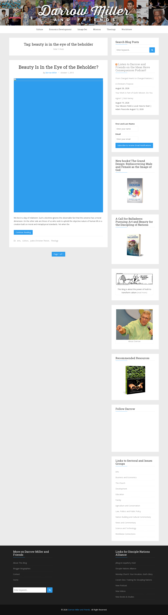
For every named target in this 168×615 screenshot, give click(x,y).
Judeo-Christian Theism (39, 240)
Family (118, 500)
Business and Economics (126, 477)
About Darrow (134, 341)
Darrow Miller (51, 72)
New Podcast (121, 585)
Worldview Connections (125, 534)
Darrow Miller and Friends (79, 609)
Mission (97, 29)
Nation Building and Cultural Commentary (133, 517)
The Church (120, 483)
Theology (111, 29)
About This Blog (20, 563)
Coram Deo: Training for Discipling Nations (134, 580)
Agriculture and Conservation (128, 505)
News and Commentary (126, 522)
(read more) (142, 292)
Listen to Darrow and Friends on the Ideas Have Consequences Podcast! (133, 67)
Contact (16, 574)
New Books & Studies (125, 597)
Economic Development (60, 29)
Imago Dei (82, 29)
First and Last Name (125, 124)
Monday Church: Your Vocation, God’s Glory (134, 574)
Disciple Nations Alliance (126, 568)
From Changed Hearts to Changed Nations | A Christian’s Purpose (134, 81)
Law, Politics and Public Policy (128, 511)
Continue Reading (23, 232)
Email (118, 134)
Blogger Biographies (21, 568)
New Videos (121, 591)
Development (121, 488)
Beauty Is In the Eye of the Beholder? (58, 67)
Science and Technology (126, 528)
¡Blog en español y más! (126, 563)
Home (15, 580)
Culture (39, 29)
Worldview (127, 29)
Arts (18, 240)
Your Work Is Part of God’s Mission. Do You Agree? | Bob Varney (134, 96)
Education (120, 494)
